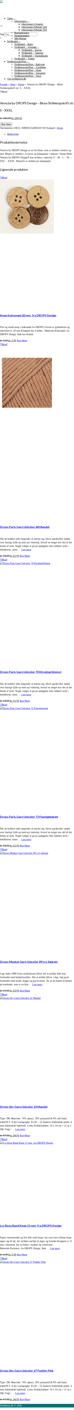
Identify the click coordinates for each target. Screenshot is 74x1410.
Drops (60, 128)
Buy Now (6, 124)
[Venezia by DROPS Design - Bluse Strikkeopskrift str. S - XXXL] (35, 95)
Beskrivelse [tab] (13, 134)
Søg (2, 34)
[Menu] (1, 25)
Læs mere (26, 549)
